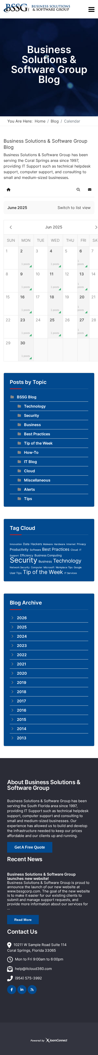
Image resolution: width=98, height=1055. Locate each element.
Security (31, 415)
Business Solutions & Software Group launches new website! (41, 876)
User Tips (16, 573)
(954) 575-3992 (28, 978)
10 (38, 274)
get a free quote (30, 847)
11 (54, 280)
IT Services (70, 573)
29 (8, 343)
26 (67, 320)
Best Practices (37, 434)
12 (67, 274)
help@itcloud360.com (33, 968)
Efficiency (26, 555)
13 (81, 280)
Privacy (81, 544)
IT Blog (30, 461)
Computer (36, 567)
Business (32, 424)
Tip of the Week (38, 443)
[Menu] (91, 9)
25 (54, 326)
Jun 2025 (53, 227)
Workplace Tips (64, 567)
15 (8, 297)
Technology (35, 406)
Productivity (19, 549)
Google (78, 567)
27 (81, 326)
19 (67, 297)
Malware (48, 544)
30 (25, 349)
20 (81, 303)
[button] (78, 189)
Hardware (59, 544)
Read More (23, 920)
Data (26, 544)
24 (38, 320)
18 (54, 303)
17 (37, 297)
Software (35, 549)
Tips (28, 498)
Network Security (20, 567)
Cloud (29, 470)
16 (25, 303)
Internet (71, 544)
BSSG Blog (26, 397)
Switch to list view (74, 207)
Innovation (16, 544)
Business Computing (48, 555)
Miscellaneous (37, 480)
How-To (31, 452)
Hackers (36, 544)
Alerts (29, 489)
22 (8, 320)
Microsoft (49, 567)
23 (25, 326)
